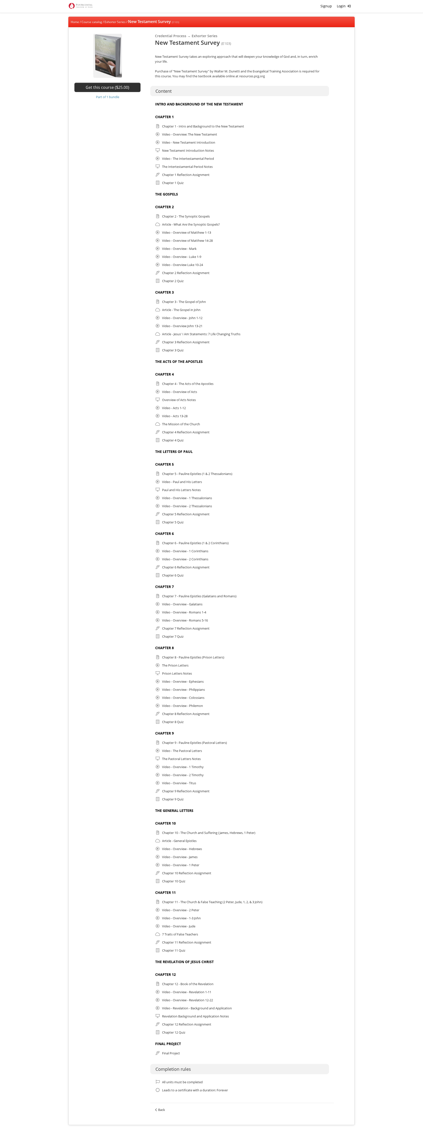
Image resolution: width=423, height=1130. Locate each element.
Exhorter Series (115, 22)
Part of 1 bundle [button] (107, 97)
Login (342, 6)
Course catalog (92, 22)
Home (75, 22)
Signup (326, 6)
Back (161, 1109)
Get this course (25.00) (107, 87)
